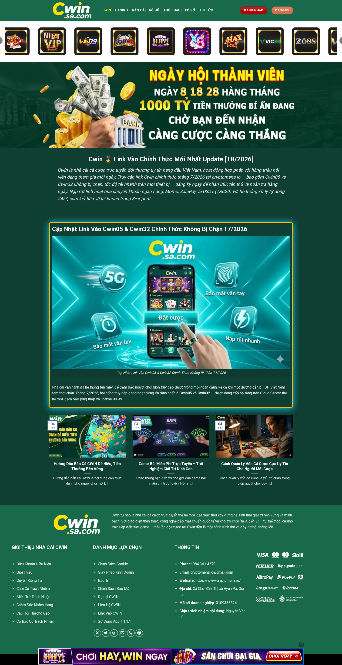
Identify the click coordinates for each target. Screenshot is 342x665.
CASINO (121, 10)
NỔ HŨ (154, 10)
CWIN (106, 10)
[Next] (294, 456)
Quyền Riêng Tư (29, 580)
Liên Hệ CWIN (109, 605)
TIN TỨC (206, 10)
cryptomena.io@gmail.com (212, 572)
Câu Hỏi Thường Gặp (33, 613)
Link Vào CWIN (110, 613)
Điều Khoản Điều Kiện (34, 564)
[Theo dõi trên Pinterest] (139, 633)
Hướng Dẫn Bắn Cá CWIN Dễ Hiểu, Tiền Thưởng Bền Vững (87, 466)
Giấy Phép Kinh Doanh (116, 572)
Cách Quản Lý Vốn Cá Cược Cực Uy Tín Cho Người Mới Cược (254, 466)
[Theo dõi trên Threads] (114, 633)
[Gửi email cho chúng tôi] (122, 633)
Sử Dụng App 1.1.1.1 (114, 621)
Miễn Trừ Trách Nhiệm (34, 597)
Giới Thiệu (24, 572)
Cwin (63, 170)
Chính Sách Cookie (113, 564)
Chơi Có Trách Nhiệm (33, 588)
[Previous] (47, 456)
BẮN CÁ (138, 10)
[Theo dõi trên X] (97, 633)
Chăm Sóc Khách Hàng (35, 605)
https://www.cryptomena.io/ (218, 580)
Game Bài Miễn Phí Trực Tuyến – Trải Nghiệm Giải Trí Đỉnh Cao (171, 466)
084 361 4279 (204, 564)
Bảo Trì (103, 580)
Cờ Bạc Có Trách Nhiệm (35, 621)
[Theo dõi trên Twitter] (106, 633)
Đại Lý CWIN (108, 597)
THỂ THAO (172, 10)
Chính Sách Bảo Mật (114, 588)
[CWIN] (72, 10)
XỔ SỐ (190, 10)
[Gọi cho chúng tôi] (131, 633)
